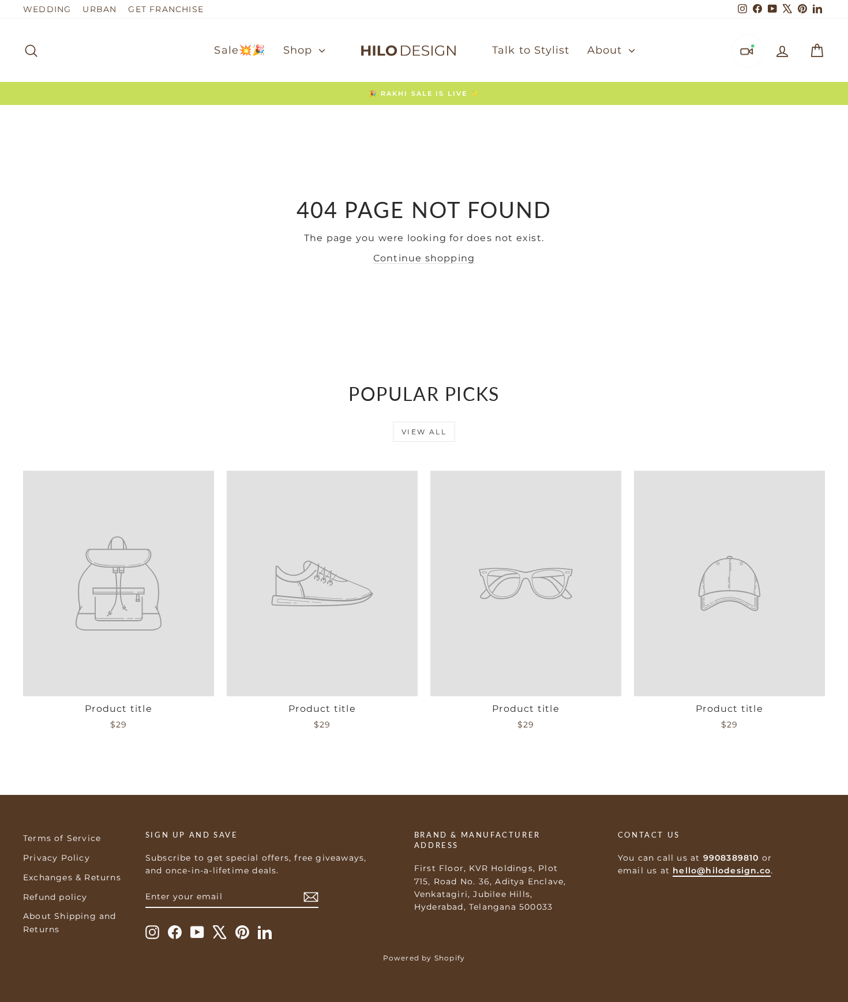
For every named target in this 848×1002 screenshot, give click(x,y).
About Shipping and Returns (70, 922)
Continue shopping (424, 258)
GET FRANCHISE (166, 9)
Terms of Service (62, 838)
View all (424, 431)
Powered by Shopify (424, 958)
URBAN (99, 9)
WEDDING (47, 9)
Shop (299, 50)
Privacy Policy (56, 858)
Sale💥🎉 (239, 50)
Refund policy (55, 897)
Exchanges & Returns (72, 877)
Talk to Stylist (531, 50)
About (606, 50)
